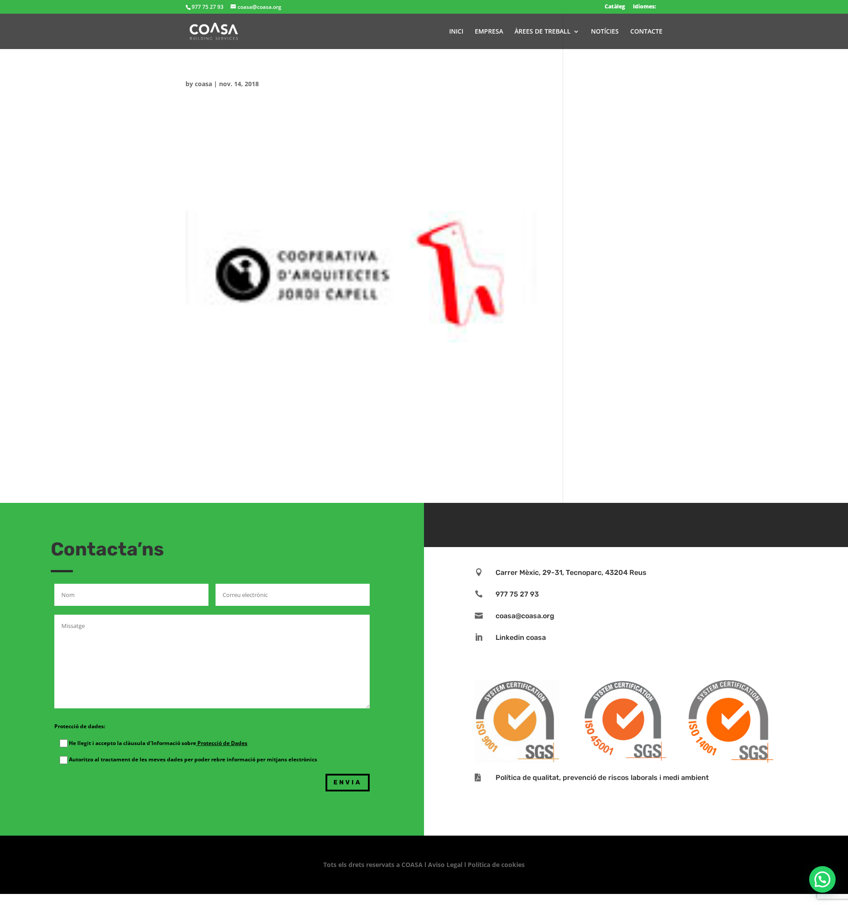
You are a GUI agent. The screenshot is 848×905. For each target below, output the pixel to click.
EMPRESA (489, 31)
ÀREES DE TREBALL (543, 31)
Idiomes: (644, 6)
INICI (456, 31)
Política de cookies (496, 864)
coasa (203, 84)
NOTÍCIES (605, 31)
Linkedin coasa (521, 637)
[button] (822, 879)
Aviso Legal (445, 864)
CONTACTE (646, 31)
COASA (412, 864)
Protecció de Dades (221, 743)
